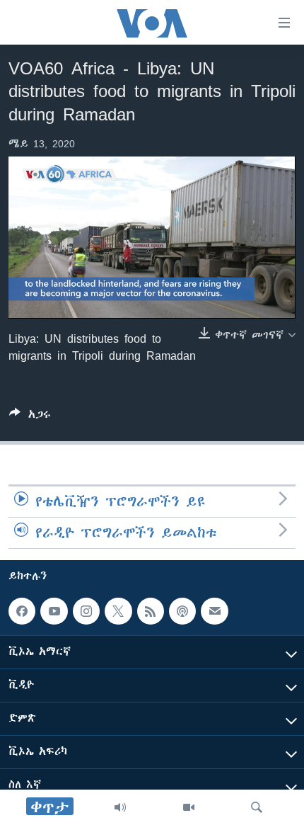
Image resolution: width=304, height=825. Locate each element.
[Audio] (120, 807)
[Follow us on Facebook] (21, 611)
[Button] (30, 417)
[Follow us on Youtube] (53, 611)
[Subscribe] (214, 611)
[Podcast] (182, 611)
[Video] (189, 807)
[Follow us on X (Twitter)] (118, 611)
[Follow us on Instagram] (86, 611)
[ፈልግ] (256, 807)
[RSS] (150, 611)
